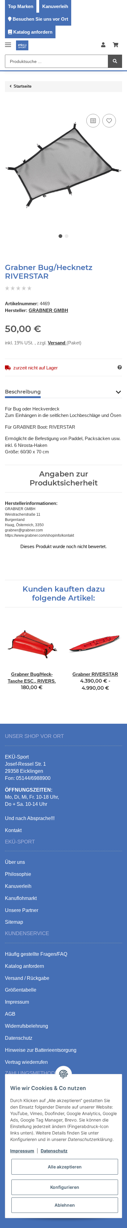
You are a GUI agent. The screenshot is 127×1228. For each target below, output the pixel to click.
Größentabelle (20, 990)
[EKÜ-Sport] (22, 45)
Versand (57, 342)
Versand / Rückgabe (27, 978)
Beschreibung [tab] (23, 392)
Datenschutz (54, 1150)
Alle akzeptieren (65, 1166)
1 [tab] (60, 236)
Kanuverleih (55, 6)
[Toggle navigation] (8, 42)
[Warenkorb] (115, 45)
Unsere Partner (21, 910)
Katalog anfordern (32, 32)
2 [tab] (66, 236)
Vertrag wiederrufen (26, 1062)
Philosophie (18, 874)
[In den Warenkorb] (10, 103)
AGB (10, 1014)
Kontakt (13, 830)
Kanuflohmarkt (21, 898)
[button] (103, 45)
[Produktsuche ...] (115, 61)
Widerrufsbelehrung (26, 1026)
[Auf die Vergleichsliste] (93, 120)
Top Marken (20, 6)
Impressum (22, 1150)
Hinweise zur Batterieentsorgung (40, 1050)
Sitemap (14, 922)
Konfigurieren (64, 1187)
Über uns (15, 862)
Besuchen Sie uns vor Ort (40, 19)
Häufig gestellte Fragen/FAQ (36, 954)
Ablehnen (65, 1205)
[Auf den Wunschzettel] (109, 120)
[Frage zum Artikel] (119, 367)
